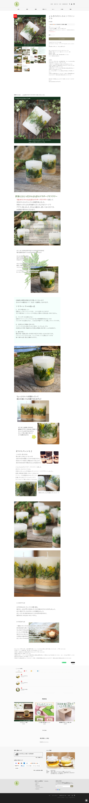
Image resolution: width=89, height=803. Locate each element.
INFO (60, 4)
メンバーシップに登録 (53, 28)
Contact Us (37, 788)
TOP (49, 795)
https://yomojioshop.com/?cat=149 (54, 81)
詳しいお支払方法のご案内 (38, 770)
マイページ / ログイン (39, 787)
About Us (56, 4)
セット (53, 9)
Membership (65, 4)
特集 (70, 9)
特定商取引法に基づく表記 (62, 795)
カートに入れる (62, 38)
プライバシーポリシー (55, 795)
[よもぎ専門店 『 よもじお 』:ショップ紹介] (60, 760)
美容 (27, 9)
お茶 (18, 9)
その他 (62, 9)
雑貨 (36, 9)
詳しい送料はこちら (39, 757)
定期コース (44, 9)
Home (52, 4)
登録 (72, 786)
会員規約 (69, 795)
